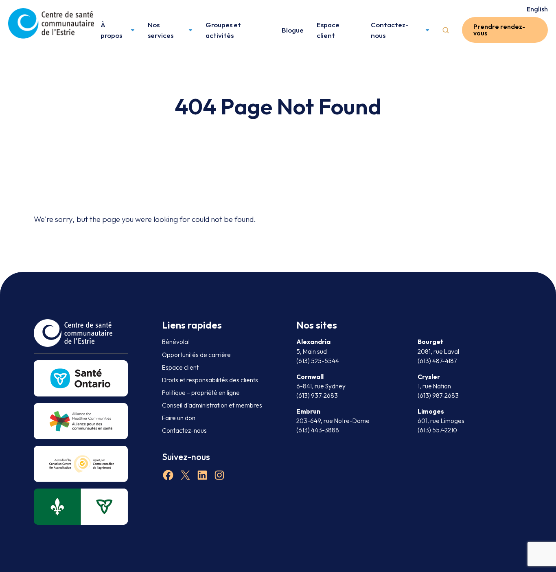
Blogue (293, 30)
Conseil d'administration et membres (212, 405)
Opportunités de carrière (196, 355)
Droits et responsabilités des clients (210, 380)
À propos (111, 29)
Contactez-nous (390, 29)
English (537, 9)
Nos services (160, 29)
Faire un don (178, 418)
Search (445, 30)
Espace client (328, 29)
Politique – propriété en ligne (201, 393)
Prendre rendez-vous (499, 30)
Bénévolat (176, 342)
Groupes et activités (223, 29)
